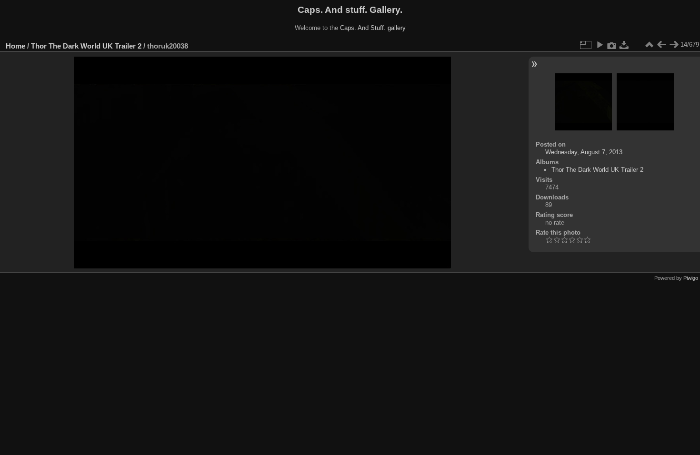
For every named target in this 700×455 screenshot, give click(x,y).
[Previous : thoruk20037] (661, 45)
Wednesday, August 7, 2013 (583, 152)
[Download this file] (624, 45)
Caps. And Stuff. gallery (373, 27)
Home (15, 46)
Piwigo (690, 278)
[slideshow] (599, 45)
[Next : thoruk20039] (674, 45)
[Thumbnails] (649, 45)
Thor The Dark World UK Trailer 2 (86, 46)
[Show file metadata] (612, 45)
